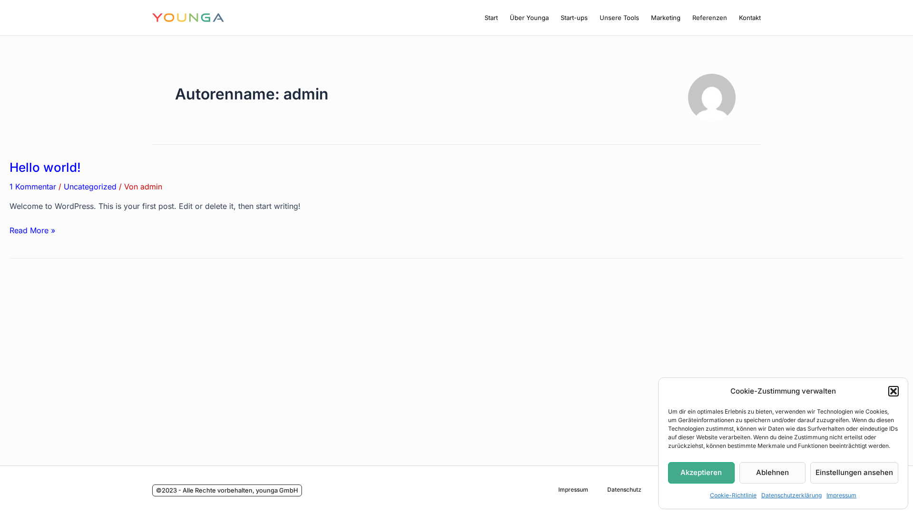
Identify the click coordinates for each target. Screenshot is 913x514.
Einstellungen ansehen (854, 472)
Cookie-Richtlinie (733, 495)
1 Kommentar (33, 186)
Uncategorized (90, 186)
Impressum (841, 495)
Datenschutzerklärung (791, 495)
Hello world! (45, 167)
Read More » (32, 229)
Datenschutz (624, 489)
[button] (893, 391)
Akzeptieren (701, 472)
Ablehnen (772, 472)
